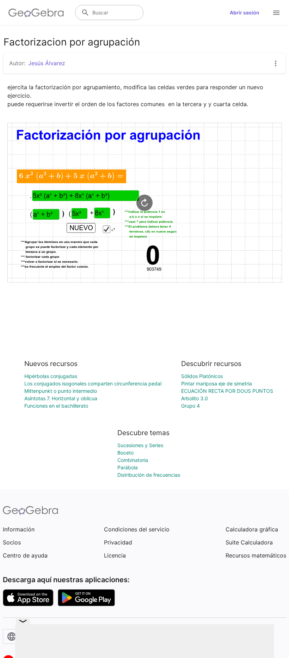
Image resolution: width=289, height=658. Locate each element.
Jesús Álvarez (46, 63)
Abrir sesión (244, 13)
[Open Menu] (276, 12)
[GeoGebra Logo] (36, 12)
